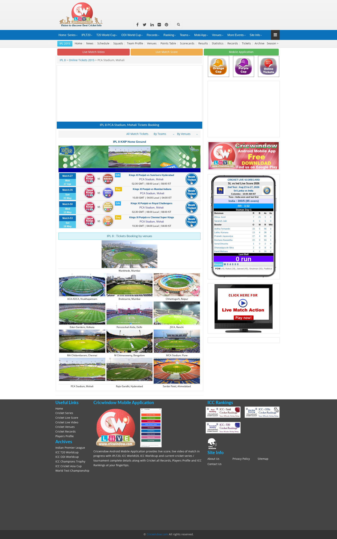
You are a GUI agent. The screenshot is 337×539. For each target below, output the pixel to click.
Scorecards (187, 43)
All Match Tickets (137, 134)
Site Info (255, 35)
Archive (260, 43)
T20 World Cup (105, 35)
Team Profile (135, 43)
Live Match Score (167, 52)
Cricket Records (65, 431)
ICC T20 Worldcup (67, 452)
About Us (213, 459)
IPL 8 (63, 60)
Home (62, 35)
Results (203, 43)
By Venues (184, 134)
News (90, 43)
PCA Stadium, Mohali (151, 179)
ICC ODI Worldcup (67, 457)
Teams (184, 35)
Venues (217, 35)
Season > (272, 43)
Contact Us (215, 464)
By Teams (160, 134)
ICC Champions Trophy (70, 461)
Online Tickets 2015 (81, 60)
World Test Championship (72, 470)
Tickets (247, 43)
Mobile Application (241, 52)
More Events (235, 35)
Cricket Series (64, 413)
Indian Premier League (70, 447)
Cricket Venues (65, 427)
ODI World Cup (131, 35)
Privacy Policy (241, 459)
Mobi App (200, 35)
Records (152, 35)
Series (71, 35)
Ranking (168, 35)
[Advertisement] (209, 9)
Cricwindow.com (157, 534)
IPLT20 (86, 35)
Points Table (169, 43)
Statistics (218, 43)
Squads (118, 43)
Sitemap (263, 459)
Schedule (103, 43)
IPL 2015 (64, 43)
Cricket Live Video (66, 422)
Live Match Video (93, 52)
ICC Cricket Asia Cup (68, 466)
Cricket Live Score (66, 417)
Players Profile (64, 436)
